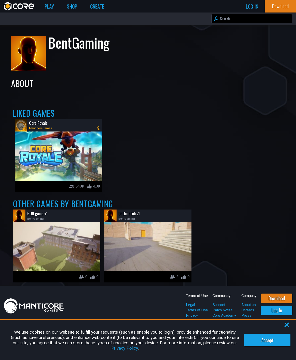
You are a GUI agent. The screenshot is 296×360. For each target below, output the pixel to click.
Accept (267, 340)
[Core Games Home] (19, 6)
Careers (247, 310)
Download (276, 298)
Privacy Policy (124, 348)
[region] (148, 340)
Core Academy (224, 315)
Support (219, 305)
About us (248, 305)
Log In (276, 310)
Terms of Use (197, 310)
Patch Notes (223, 310)
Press (246, 315)
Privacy (192, 315)
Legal (190, 305)
